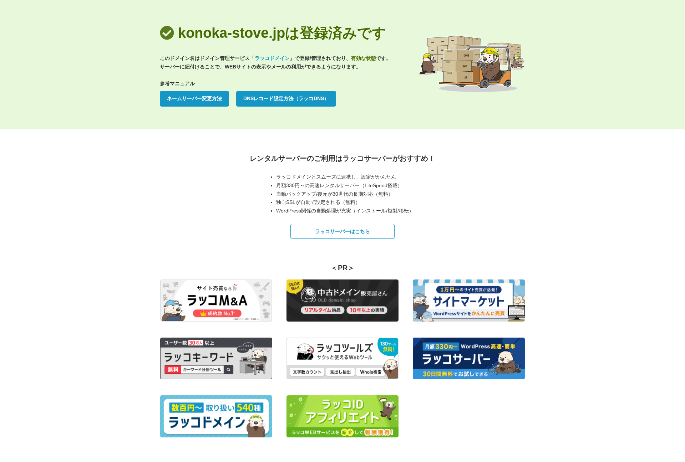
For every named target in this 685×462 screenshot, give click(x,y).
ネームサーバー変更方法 (194, 98)
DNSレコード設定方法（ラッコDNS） (286, 98)
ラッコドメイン (272, 58)
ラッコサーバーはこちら (342, 231)
